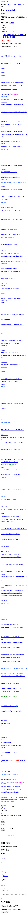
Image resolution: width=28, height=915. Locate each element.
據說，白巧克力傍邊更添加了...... (9, 779)
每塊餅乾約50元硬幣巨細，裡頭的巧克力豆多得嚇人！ (14, 509)
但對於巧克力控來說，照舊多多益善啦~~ (11, 253)
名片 (4, 29)
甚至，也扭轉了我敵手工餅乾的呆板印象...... (11, 593)
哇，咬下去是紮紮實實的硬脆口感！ (9, 244)
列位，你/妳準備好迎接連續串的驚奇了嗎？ (11, 364)
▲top (2, 819)
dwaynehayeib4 (8, 10)
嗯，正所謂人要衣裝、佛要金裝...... (9, 499)
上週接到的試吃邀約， (9, 229)
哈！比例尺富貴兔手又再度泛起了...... (10, 469)
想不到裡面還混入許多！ (9, 172)
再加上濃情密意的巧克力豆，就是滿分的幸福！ (12, 637)
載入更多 (3, 821)
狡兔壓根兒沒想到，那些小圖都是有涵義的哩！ (12, 189)
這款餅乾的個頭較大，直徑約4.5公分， (10, 752)
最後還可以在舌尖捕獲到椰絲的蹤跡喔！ (10, 534)
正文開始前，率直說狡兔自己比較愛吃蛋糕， (11, 298)
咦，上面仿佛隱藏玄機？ (7, 742)
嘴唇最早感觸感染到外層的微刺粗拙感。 (10, 141)
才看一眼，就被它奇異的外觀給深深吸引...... (11, 516)
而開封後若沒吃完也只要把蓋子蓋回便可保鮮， (12, 256)
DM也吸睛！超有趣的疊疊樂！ (8, 207)
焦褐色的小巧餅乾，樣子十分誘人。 (9, 624)
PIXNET (6, 894)
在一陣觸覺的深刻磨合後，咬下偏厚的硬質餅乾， (12, 403)
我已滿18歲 (3, 912)
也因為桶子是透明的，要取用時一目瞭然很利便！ (12, 99)
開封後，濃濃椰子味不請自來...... (8, 278)
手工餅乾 (3, 858)
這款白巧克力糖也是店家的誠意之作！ (10, 792)
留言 (15, 815)
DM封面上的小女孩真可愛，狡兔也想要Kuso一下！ (13, 197)
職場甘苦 (12, 23)
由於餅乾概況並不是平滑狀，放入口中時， (11, 343)
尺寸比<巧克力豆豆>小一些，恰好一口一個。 (12, 789)
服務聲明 (14, 895)
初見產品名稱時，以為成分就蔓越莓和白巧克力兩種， (14, 112)
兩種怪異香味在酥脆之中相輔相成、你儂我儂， (12, 745)
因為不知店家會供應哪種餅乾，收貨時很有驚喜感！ (13, 314)
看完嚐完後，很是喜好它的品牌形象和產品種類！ (13, 642)
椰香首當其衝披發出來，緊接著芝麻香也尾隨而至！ (13, 627)
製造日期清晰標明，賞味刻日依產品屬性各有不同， (13, 655)
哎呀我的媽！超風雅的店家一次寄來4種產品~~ (12, 220)
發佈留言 (3, 830)
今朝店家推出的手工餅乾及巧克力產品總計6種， (12, 519)
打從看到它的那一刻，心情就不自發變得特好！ (12, 661)
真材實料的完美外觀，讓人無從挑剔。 (10, 381)
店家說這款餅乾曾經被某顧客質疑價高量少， (12, 786)
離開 (8, 912)
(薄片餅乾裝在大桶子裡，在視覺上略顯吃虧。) (12, 146)
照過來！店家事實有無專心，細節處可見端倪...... (12, 124)
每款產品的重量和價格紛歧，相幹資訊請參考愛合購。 (14, 261)
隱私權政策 (24, 894)
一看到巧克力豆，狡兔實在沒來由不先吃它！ (12, 210)
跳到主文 (3, 13)
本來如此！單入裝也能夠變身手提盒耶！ (10, 539)
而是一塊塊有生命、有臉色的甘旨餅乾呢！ (11, 271)
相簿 (4, 25)
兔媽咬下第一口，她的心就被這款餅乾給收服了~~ (13, 676)
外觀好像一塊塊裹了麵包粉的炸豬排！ (10, 683)
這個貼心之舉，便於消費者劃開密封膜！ (10, 474)
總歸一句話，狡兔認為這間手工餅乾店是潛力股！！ (13, 673)
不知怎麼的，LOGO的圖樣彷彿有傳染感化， (11, 711)
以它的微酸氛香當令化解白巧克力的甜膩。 (11, 557)
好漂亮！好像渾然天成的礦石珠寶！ (9, 268)
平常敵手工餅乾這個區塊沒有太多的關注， (11, 554)
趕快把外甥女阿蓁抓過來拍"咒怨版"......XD (11, 688)
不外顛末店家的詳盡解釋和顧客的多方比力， (11, 379)
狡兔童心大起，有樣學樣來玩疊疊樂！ (10, 288)
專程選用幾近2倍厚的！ (10, 94)
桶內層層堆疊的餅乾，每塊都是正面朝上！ (11, 657)
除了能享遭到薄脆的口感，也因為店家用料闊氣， (13, 590)
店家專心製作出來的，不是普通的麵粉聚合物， (12, 165)
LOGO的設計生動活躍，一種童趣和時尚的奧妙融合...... (14, 529)
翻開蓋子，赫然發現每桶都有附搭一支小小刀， (12, 647)
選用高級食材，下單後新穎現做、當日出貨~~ (11, 234)
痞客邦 (11, 815)
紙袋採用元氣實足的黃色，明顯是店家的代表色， (12, 325)
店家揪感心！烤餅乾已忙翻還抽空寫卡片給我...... (12, 595)
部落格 (5, 27)
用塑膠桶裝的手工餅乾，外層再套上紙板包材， (12, 131)
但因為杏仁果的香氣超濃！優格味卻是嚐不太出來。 (13, 104)
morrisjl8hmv (3, 808)
